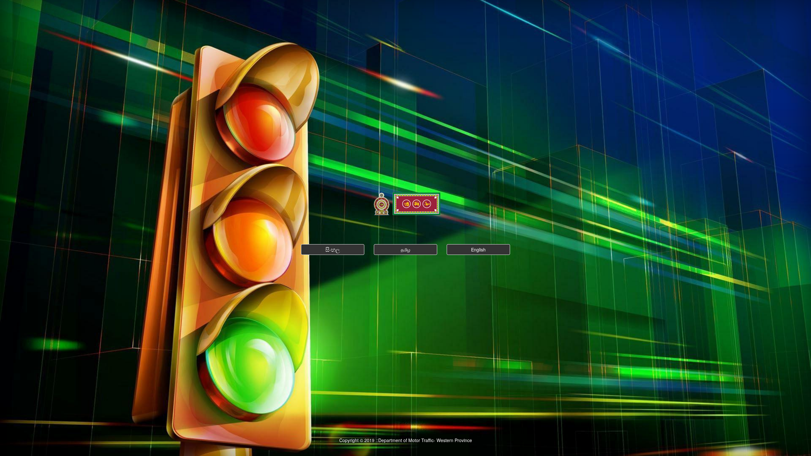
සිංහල (332, 249)
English (478, 249)
